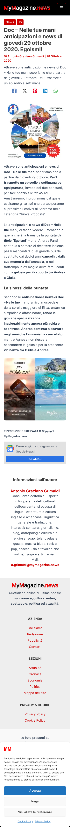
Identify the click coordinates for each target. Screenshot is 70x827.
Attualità (35, 668)
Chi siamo (35, 628)
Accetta (35, 790)
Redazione (35, 634)
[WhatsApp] (55, 90)
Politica (35, 687)
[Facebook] (14, 90)
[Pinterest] (35, 90)
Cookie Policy (25, 821)
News (9, 22)
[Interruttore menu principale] (61, 7)
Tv (20, 22)
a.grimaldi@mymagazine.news (35, 565)
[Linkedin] (45, 90)
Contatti (35, 647)
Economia (35, 680)
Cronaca (35, 674)
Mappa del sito (35, 693)
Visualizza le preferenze (35, 812)
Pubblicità (35, 640)
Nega (35, 801)
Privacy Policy (43, 821)
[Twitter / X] (24, 90)
